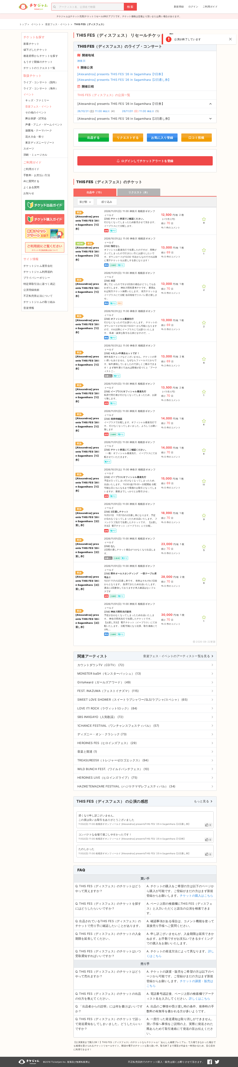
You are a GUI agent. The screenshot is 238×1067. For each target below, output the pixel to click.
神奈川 (81, 60)
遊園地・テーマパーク (38, 130)
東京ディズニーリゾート (39, 142)
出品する (93, 137)
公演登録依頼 (31, 289)
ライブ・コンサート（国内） (40, 82)
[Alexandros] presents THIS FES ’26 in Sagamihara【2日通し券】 (124, 80)
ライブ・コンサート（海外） (40, 88)
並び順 (83, 201)
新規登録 (179, 6)
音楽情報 (28, 307)
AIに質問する (31, 181)
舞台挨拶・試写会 (35, 118)
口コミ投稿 (196, 137)
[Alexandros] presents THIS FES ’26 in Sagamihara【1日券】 (120, 74)
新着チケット (31, 43)
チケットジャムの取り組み (39, 301)
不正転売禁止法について (38, 295)
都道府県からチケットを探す (40, 55)
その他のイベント (35, 112)
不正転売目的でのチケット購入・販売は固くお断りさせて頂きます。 (166, 1061)
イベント (28, 94)
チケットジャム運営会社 (38, 265)
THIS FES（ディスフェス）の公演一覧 (103, 95)
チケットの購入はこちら (196, 895)
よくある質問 (31, 187)
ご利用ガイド (210, 6)
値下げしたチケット (35, 49)
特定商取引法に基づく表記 (39, 283)
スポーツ (28, 148)
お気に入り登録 (162, 137)
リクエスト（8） (138, 192)
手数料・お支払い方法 (36, 175)
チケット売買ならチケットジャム (33, 7)
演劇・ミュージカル (35, 154)
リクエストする (128, 137)
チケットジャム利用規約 (38, 271)
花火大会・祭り (34, 136)
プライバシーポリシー (36, 277)
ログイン (193, 6)
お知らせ (28, 193)
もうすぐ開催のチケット (38, 61)
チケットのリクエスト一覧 (39, 67)
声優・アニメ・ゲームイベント (43, 124)
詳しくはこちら (199, 998)
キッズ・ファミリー (37, 100)
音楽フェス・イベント (38, 106)
